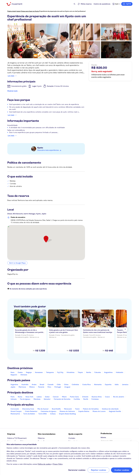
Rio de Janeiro (118, 397)
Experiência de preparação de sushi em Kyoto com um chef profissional (62, 11)
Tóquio (80, 372)
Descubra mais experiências (48, 150)
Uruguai (67, 387)
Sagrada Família (115, 411)
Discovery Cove (28, 409)
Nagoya (29, 372)
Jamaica (125, 384)
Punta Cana (74, 397)
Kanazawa (39, 372)
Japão (18, 11)
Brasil (42, 384)
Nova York (29, 397)
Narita (88, 372)
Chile (59, 384)
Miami (64, 397)
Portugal (57, 387)
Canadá (50, 384)
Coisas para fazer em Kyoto (30, 11)
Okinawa (23, 375)
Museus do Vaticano (67, 411)
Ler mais (11, 76)
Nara (12, 372)
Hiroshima (70, 372)
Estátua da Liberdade (110, 409)
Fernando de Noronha (62, 399)
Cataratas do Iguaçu (48, 411)
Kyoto (40, 148)
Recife (85, 399)
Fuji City (60, 372)
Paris (12, 397)
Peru (49, 387)
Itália (117, 384)
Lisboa (39, 397)
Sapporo (14, 375)
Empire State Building (67, 414)
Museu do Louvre (99, 411)
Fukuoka (97, 372)
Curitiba (77, 399)
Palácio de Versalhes (91, 409)
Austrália (24, 384)
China (66, 384)
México (32, 387)
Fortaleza (95, 399)
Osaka (20, 372)
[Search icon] (74, 4)
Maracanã (68, 409)
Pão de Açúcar (43, 409)
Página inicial (11, 11)
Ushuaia (14, 399)
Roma (20, 397)
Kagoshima (108, 372)
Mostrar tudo (12, 91)
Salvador (47, 399)
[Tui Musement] (16, 4)
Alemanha (98, 384)
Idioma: (103, 437)
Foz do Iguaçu (25, 399)
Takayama (50, 372)
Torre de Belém (29, 414)
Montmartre (15, 414)
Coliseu (53, 414)
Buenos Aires (97, 397)
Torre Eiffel (42, 414)
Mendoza (37, 399)
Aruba (34, 384)
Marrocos (22, 387)
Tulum (77, 409)
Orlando (85, 397)
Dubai (47, 397)
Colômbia (75, 384)
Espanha (108, 384)
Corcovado (15, 409)
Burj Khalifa (56, 409)
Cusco (107, 397)
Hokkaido (119, 372)
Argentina (14, 384)
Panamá (41, 387)
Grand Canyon (16, 411)
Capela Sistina (83, 411)
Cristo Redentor (31, 411)
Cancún (56, 397)
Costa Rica (86, 384)
